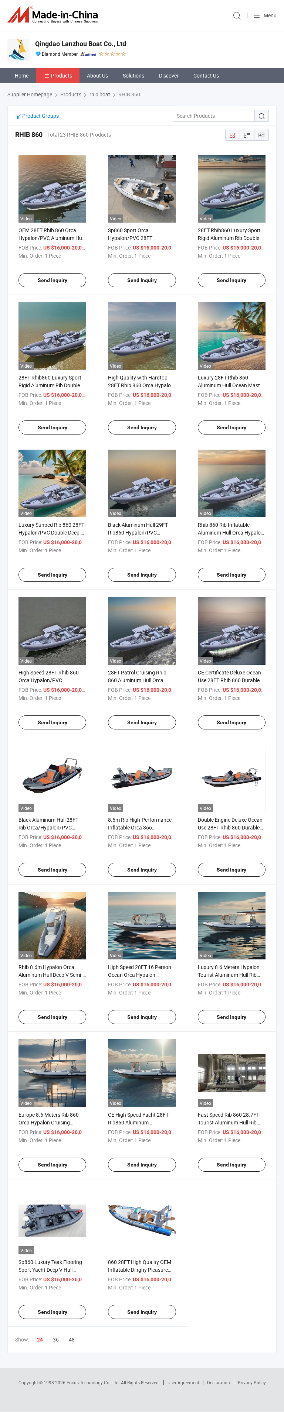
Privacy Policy (252, 1382)
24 (40, 1340)
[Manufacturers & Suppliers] (54, 14)
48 (72, 1339)
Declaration (218, 1382)
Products (61, 75)
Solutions (133, 75)
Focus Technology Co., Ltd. (94, 1382)
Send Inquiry (52, 280)
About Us (97, 75)
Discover (169, 75)
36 (56, 1339)
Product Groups (40, 115)
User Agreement (183, 1382)
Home (21, 75)
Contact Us (206, 75)
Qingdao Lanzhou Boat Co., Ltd (80, 44)
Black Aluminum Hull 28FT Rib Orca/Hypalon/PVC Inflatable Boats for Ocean (48, 827)
